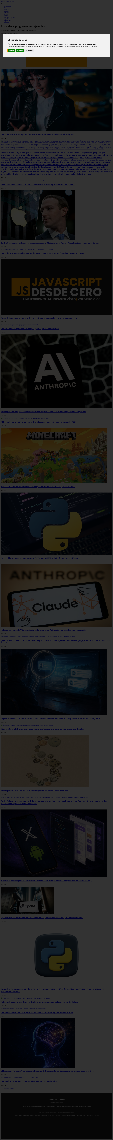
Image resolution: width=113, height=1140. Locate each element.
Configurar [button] (29, 50)
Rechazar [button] (20, 50)
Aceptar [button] (11, 50)
